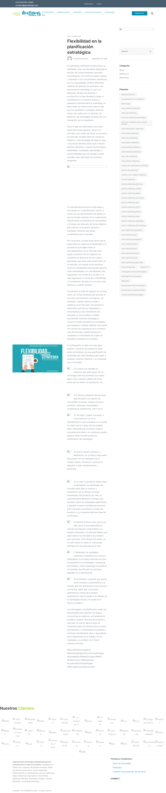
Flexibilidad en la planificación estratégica (84, 46)
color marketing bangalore (131, 239)
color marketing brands (130, 253)
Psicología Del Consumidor (131, 276)
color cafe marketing (129, 156)
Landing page (109, 12)
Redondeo (125, 281)
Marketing (76, 36)
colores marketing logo (130, 202)
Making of (124, 74)
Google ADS (77, 12)
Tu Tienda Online (47, 12)
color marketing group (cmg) (132, 262)
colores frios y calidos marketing (133, 175)
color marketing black (129, 244)
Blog (43, 15)
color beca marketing (129, 138)
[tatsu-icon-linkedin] (149, 4)
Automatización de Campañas (132, 99)
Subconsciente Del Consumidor (133, 285)
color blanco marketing (130, 142)
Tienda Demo (88, 4)
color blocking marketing (130, 147)
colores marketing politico (131, 212)
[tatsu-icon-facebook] (139, 4)
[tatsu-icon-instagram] (146, 4)
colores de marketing (129, 170)
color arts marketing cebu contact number (134, 123)
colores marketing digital (130, 193)
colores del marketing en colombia (134, 166)
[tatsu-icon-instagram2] (120, 782)
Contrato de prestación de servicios (129, 771)
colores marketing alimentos (132, 184)
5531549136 (21, 2)
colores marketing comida (131, 189)
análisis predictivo (128, 94)
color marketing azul (129, 235)
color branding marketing (130, 152)
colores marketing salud (130, 216)
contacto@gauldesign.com (26, 5)
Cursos (99, 4)
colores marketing (128, 179)
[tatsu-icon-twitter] (143, 4)
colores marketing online (130, 207)
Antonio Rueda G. (82, 59)
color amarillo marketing (130, 108)
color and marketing (128, 113)
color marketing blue (129, 249)
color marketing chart (129, 258)
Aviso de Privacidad (122, 763)
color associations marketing (132, 129)
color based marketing (129, 133)
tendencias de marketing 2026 (133, 290)
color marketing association (131, 230)
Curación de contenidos (93, 12)
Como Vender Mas (128, 267)
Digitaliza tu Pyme (63, 12)
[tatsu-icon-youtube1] (152, 4)
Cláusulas (117, 767)
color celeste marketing (130, 161)
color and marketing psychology (133, 117)
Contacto (139, 13)
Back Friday (125, 104)
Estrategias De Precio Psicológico (134, 272)
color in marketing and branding (133, 225)
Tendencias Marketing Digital (132, 295)
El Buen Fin (144, 267)
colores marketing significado (132, 221)
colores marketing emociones (132, 198)
